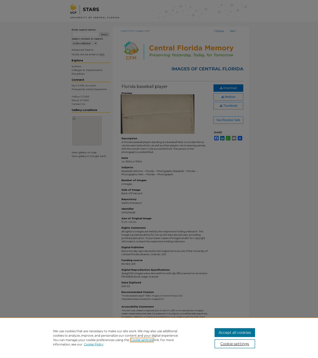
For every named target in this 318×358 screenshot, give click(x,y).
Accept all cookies (235, 332)
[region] (159, 337)
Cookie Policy (93, 344)
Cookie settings (142, 340)
